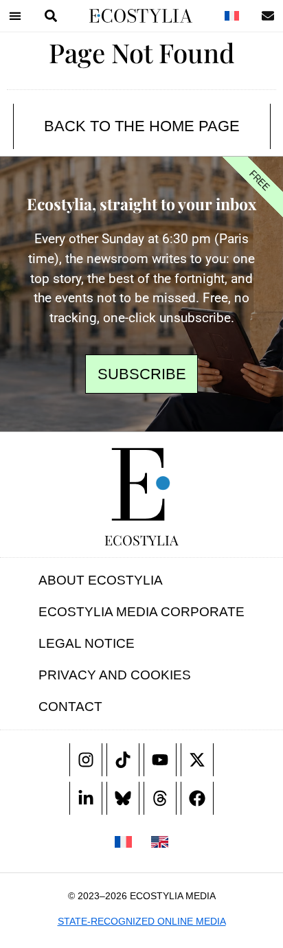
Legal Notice (86, 643)
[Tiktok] (122, 759)
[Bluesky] (122, 798)
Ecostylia (141, 539)
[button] (15, 16)
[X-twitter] (197, 759)
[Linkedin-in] (85, 798)
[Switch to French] (231, 16)
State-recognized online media (142, 921)
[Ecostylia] (141, 484)
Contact (70, 706)
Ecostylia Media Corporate (141, 612)
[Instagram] (85, 759)
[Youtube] (160, 759)
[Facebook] (197, 798)
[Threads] (160, 798)
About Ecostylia (100, 580)
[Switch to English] (160, 840)
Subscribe (142, 374)
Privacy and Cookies (114, 675)
